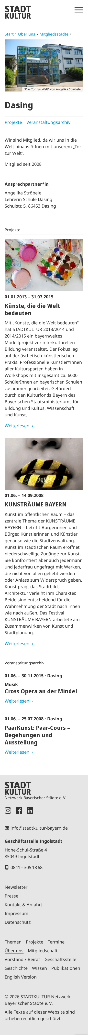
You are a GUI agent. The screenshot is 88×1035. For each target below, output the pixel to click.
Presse (11, 896)
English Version (21, 977)
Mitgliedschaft (43, 950)
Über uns (26, 34)
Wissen (39, 968)
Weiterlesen (17, 426)
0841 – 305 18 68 (27, 867)
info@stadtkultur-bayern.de (39, 828)
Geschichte (16, 968)
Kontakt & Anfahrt (23, 904)
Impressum (16, 913)
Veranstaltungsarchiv (48, 122)
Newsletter (16, 887)
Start (9, 34)
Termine (56, 942)
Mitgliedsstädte (54, 34)
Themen (13, 942)
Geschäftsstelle (60, 959)
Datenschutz (18, 922)
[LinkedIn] (30, 810)
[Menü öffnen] (79, 10)
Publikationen (65, 968)
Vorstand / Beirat (22, 959)
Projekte (13, 122)
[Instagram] (8, 810)
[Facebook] (19, 810)
